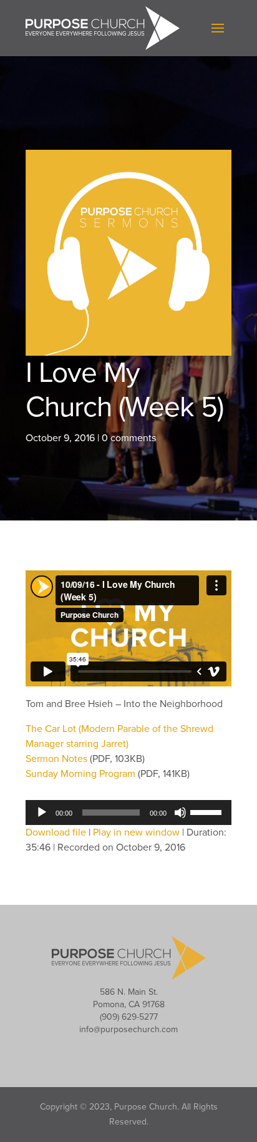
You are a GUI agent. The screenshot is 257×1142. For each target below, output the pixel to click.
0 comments (129, 438)
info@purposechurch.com (128, 1029)
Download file (56, 832)
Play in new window (136, 832)
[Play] (42, 812)
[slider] (207, 811)
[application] (128, 812)
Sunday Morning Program (82, 774)
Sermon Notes (58, 759)
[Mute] (180, 812)
